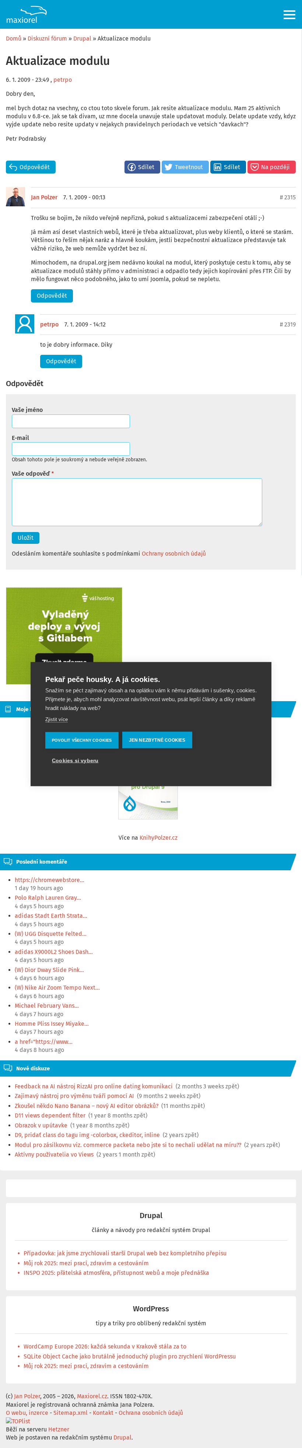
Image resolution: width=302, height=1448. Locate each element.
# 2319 (288, 324)
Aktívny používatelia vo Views (54, 1154)
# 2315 (288, 197)
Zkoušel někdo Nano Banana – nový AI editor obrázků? (86, 1105)
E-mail (20, 437)
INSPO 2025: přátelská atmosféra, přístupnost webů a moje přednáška (116, 1272)
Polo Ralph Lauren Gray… (48, 897)
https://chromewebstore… (49, 880)
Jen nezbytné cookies (157, 739)
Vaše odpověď (31, 473)
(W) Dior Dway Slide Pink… (49, 969)
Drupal (82, 38)
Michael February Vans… (47, 1005)
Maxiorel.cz (92, 1396)
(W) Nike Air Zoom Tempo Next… (57, 987)
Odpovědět (35, 167)
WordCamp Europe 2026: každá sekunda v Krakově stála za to (105, 1346)
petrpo (62, 79)
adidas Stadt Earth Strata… (51, 915)
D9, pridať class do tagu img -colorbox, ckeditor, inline (87, 1135)
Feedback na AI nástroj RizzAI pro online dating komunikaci (94, 1086)
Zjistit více (56, 719)
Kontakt (103, 1412)
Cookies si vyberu (75, 760)
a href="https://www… (44, 1041)
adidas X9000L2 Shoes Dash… (54, 951)
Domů (13, 38)
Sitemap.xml (70, 1412)
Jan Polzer (44, 197)
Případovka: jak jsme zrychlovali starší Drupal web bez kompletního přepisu (125, 1253)
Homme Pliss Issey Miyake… (52, 1023)
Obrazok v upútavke (41, 1125)
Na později (275, 167)
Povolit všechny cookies (82, 740)
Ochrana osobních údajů (151, 1412)
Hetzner (58, 1429)
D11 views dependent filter (50, 1115)
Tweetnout (189, 167)
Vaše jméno (27, 409)
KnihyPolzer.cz (159, 837)
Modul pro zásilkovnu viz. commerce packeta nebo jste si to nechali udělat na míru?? (128, 1144)
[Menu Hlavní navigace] (290, 14)
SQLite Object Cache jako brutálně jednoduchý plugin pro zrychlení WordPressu (130, 1356)
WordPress (151, 1309)
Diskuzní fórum (47, 38)
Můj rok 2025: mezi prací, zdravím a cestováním (86, 1263)
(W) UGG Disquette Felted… (51, 933)
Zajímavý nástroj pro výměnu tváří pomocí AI (74, 1095)
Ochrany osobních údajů (174, 553)
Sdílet (146, 167)
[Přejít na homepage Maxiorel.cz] (26, 14)
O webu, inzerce (27, 1412)
